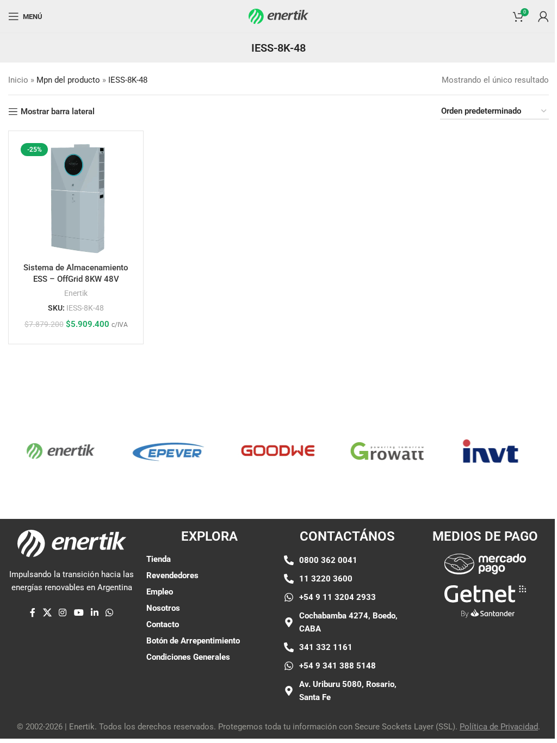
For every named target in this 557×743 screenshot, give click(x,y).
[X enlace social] (47, 613)
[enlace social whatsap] (109, 613)
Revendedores (172, 575)
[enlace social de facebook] (32, 613)
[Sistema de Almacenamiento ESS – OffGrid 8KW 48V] (76, 198)
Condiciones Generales (188, 657)
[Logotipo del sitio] (278, 16)
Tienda (158, 559)
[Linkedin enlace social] (94, 613)
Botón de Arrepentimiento (193, 641)
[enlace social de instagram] (62, 613)
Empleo (159, 592)
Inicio (18, 80)
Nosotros (163, 608)
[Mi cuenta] (543, 16)
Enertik (76, 293)
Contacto (162, 624)
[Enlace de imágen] (485, 563)
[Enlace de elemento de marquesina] (53, 451)
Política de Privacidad (499, 727)
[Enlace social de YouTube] (78, 613)
